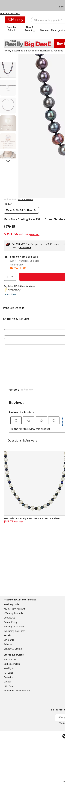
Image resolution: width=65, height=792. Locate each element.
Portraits (8, 677)
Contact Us (9, 617)
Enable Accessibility (10, 13)
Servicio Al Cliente (13, 648)
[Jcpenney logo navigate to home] (15, 19)
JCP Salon (9, 672)
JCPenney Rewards (13, 613)
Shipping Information (14, 626)
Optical (7, 681)
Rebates (8, 644)
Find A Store (10, 659)
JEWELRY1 (34, 234)
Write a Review (25, 199)
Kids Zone (9, 686)
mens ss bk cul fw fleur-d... (21, 209)
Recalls (7, 635)
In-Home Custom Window (17, 690)
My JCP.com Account (14, 608)
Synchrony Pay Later (14, 630)
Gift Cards (9, 639)
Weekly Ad (9, 668)
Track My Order (12, 604)
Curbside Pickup (12, 663)
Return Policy (10, 622)
